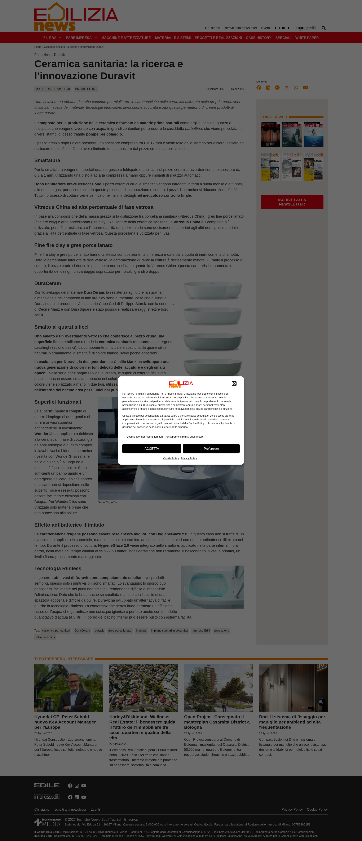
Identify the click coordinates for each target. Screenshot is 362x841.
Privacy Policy (189, 458)
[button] (234, 384)
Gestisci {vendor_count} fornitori (145, 436)
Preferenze (211, 448)
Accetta (152, 448)
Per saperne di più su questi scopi (184, 436)
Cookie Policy (171, 458)
